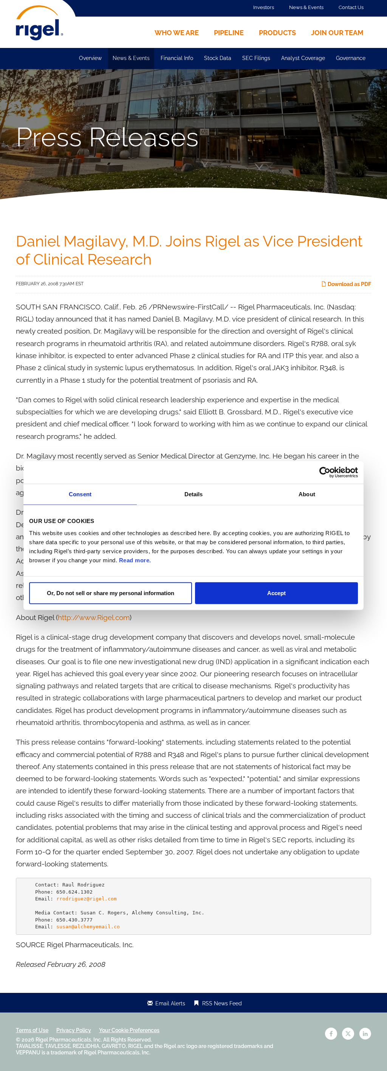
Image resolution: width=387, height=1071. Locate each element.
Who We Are (177, 33)
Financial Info (177, 58)
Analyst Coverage (303, 58)
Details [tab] (193, 494)
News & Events (306, 7)
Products (277, 33)
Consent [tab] (80, 494)
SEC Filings (256, 58)
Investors (263, 7)
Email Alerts (170, 1003)
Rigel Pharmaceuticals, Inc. (69, 1040)
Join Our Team (337, 33)
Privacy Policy (73, 1030)
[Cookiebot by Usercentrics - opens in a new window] (325, 472)
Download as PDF (349, 284)
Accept (276, 592)
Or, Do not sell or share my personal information (110, 592)
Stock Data (217, 58)
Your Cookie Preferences (129, 1030)
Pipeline (229, 33)
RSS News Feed (222, 1003)
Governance (350, 58)
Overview (90, 58)
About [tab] (307, 494)
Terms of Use (32, 1030)
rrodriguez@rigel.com (86, 899)
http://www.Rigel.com (94, 617)
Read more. (135, 560)
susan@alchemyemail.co (88, 926)
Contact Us (351, 7)
